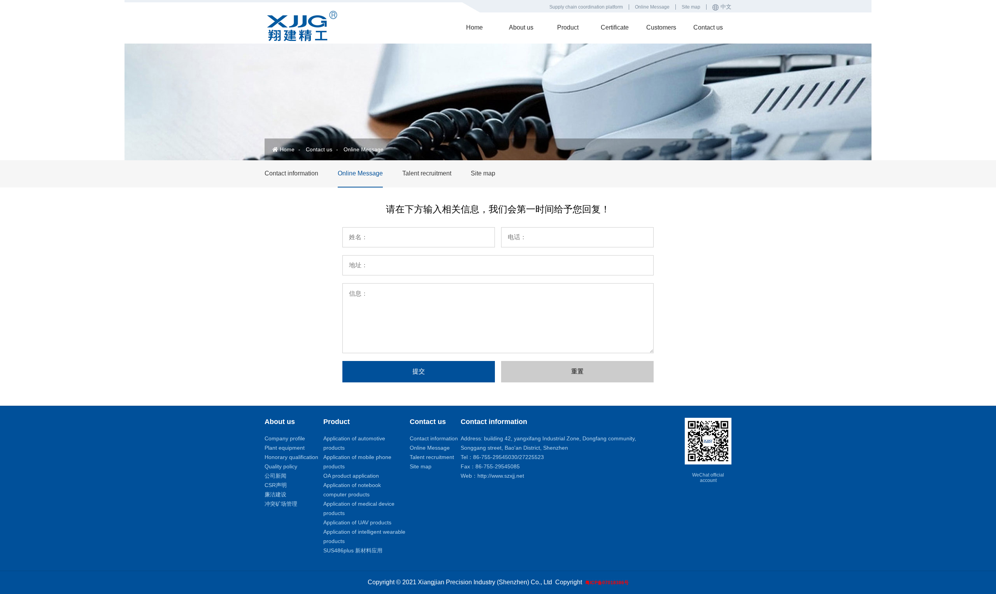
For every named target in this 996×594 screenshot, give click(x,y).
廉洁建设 (275, 494)
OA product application (351, 476)
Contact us (708, 27)
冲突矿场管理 (281, 504)
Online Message (652, 7)
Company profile (285, 438)
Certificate (615, 27)
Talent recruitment (426, 173)
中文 (726, 7)
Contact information (291, 173)
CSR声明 (276, 485)
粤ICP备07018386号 (607, 582)
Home (474, 27)
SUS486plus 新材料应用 (352, 550)
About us (521, 27)
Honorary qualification (291, 457)
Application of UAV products (357, 522)
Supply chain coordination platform (586, 7)
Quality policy (281, 466)
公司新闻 (275, 476)
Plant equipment (285, 448)
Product (568, 27)
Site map (691, 7)
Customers (661, 27)
